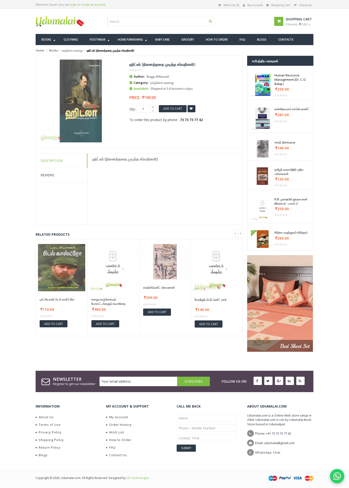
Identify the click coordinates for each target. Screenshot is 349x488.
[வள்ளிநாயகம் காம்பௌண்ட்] (262, 118)
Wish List (116, 432)
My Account (255, 5)
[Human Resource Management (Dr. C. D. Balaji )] (262, 85)
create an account (93, 5)
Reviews (47, 175)
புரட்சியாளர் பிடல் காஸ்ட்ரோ (57, 299)
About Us (46, 417)
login (73, 5)
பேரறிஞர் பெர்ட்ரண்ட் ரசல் (211, 299)
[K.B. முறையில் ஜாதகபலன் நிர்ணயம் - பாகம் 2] (262, 209)
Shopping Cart (280, 5)
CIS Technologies (137, 478)
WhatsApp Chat (267, 452)
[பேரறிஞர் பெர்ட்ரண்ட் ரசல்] (217, 267)
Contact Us (118, 455)
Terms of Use (50, 424)
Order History (120, 424)
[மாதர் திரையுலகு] (262, 149)
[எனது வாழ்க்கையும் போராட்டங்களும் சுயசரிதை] (113, 267)
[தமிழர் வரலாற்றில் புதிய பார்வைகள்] (262, 176)
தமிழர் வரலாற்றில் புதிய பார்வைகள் (289, 171)
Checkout (305, 5)
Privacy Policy (50, 432)
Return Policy (50, 447)
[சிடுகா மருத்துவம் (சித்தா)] (262, 239)
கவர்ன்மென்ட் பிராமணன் (159, 287)
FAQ (112, 447)
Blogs (43, 455)
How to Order (120, 440)
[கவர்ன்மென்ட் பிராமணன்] (165, 261)
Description (52, 160)
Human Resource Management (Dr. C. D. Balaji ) (290, 79)
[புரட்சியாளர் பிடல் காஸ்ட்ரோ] (61, 267)
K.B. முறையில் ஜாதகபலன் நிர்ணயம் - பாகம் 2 (290, 201)
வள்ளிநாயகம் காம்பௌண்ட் (292, 109)
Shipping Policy (51, 440)
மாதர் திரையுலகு (284, 142)
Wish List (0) (231, 5)
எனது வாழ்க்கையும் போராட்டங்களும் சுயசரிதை (108, 301)
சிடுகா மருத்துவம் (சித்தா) (290, 232)
